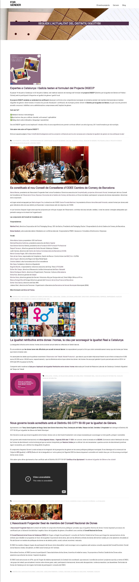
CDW (46, 501)
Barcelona (25, 296)
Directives (85, 296)
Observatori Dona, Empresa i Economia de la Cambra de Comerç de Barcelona (49, 195)
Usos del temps (35, 143)
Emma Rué (13, 275)
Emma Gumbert (15, 231)
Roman (39, 240)
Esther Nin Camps (16, 269)
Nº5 (18, 452)
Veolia (38, 248)
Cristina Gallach (15, 261)
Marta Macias (14, 192)
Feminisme (90, 571)
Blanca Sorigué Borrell (17, 280)
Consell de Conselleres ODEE (71, 296)
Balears (34, 501)
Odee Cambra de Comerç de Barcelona (33, 299)
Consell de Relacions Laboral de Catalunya (68, 376)
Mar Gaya (13, 264)
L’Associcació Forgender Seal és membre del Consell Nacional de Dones (53, 523)
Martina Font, (14, 226)
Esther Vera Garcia (16, 282)
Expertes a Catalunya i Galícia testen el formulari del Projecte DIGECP (52, 88)
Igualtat (119, 296)
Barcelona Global (35, 253)
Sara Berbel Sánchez (17, 245)
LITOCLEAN (59, 267)
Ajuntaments (16, 140)
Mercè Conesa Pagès (17, 253)
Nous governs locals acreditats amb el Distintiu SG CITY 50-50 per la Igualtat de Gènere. (63, 423)
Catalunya (25, 140)
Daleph (34, 275)
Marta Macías (14, 299)
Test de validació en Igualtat (19, 143)
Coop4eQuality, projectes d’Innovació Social (92, 192)
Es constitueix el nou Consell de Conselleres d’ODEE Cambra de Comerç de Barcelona (62, 187)
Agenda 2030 (16, 296)
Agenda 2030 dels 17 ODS (65, 439)
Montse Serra (14, 277)
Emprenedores (95, 296)
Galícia (68, 140)
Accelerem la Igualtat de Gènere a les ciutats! (100, 459)
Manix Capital (50, 243)
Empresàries (111, 296)
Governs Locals (77, 140)
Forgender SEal (89, 376)
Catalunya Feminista (50, 571)
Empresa (103, 296)
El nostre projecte (103, 5)
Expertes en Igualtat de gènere (54, 140)
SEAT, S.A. (69, 256)
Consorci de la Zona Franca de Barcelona (59, 280)
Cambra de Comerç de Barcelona (41, 296)
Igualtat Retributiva (49, 378)
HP (79, 277)
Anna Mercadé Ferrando (99, 202)
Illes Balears (100, 501)
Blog (124, 5)
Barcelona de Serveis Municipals (66, 285)
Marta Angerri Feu (38, 202)
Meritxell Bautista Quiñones (19, 243)
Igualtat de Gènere (90, 140)
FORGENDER (15, 4)
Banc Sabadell (60, 269)
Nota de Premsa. (29, 290)
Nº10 (29, 452)
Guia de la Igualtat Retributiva (105, 376)
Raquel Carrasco (15, 248)
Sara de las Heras (16, 256)
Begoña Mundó (15, 267)
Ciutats (51, 501)
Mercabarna (62, 272)
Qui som (116, 5)
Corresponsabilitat (36, 140)
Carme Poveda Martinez (68, 202)
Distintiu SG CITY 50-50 (62, 501)
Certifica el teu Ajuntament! (75, 459)
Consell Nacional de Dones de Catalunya (72, 571)
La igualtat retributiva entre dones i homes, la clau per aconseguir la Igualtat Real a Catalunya (66, 339)
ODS (48, 299)
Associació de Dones (28, 571)
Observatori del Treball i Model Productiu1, (61, 356)
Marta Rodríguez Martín (18, 272)
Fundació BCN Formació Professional (53, 245)
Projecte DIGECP (116, 140)
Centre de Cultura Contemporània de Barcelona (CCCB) (47, 251)
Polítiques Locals (103, 140)
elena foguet (14, 259)
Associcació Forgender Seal (20, 528)
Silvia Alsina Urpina (16, 240)
